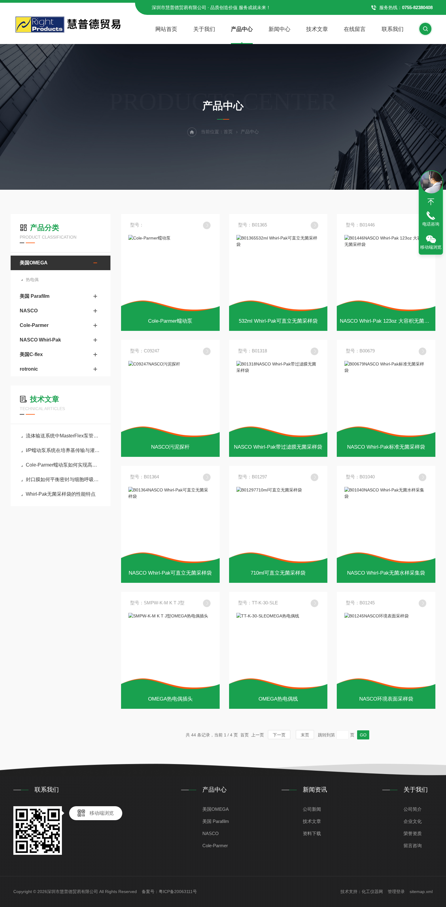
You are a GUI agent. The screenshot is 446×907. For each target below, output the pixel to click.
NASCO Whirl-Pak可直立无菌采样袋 (170, 573)
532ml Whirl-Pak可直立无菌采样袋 (278, 321)
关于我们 (204, 29)
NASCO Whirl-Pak (40, 339)
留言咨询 (413, 845)
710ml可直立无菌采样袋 (278, 573)
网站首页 (166, 29)
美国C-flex (31, 354)
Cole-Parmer (34, 325)
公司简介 (413, 809)
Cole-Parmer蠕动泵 (170, 321)
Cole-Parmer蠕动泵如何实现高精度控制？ (63, 464)
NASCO (29, 310)
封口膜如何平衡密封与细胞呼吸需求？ (63, 479)
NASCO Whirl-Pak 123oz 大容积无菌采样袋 (390, 321)
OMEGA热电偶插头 (170, 699)
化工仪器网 (372, 891)
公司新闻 (312, 809)
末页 (305, 734)
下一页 (279, 734)
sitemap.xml (421, 891)
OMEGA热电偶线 (278, 699)
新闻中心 (279, 29)
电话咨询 (430, 224)
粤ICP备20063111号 (178, 891)
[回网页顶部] (430, 202)
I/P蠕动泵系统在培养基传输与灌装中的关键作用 (63, 450)
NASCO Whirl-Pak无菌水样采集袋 (386, 573)
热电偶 (32, 279)
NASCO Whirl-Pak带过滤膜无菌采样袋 (278, 447)
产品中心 (242, 29)
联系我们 (393, 29)
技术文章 (317, 29)
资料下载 (312, 833)
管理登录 (396, 891)
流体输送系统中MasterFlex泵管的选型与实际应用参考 (63, 435)
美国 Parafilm (34, 296)
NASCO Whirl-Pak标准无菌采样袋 (386, 447)
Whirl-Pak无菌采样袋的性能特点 (61, 494)
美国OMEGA (34, 262)
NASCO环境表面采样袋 (386, 699)
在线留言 (355, 29)
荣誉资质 (413, 833)
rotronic (29, 369)
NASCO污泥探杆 (170, 447)
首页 (228, 131)
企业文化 (413, 821)
